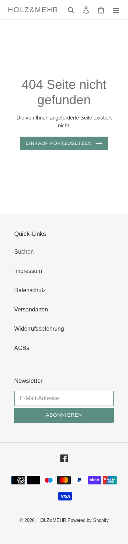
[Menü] (115, 9)
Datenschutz (30, 290)
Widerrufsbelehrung (39, 329)
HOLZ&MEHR (33, 10)
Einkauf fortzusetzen (59, 143)
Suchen (24, 252)
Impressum (28, 271)
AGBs (21, 348)
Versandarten (31, 309)
